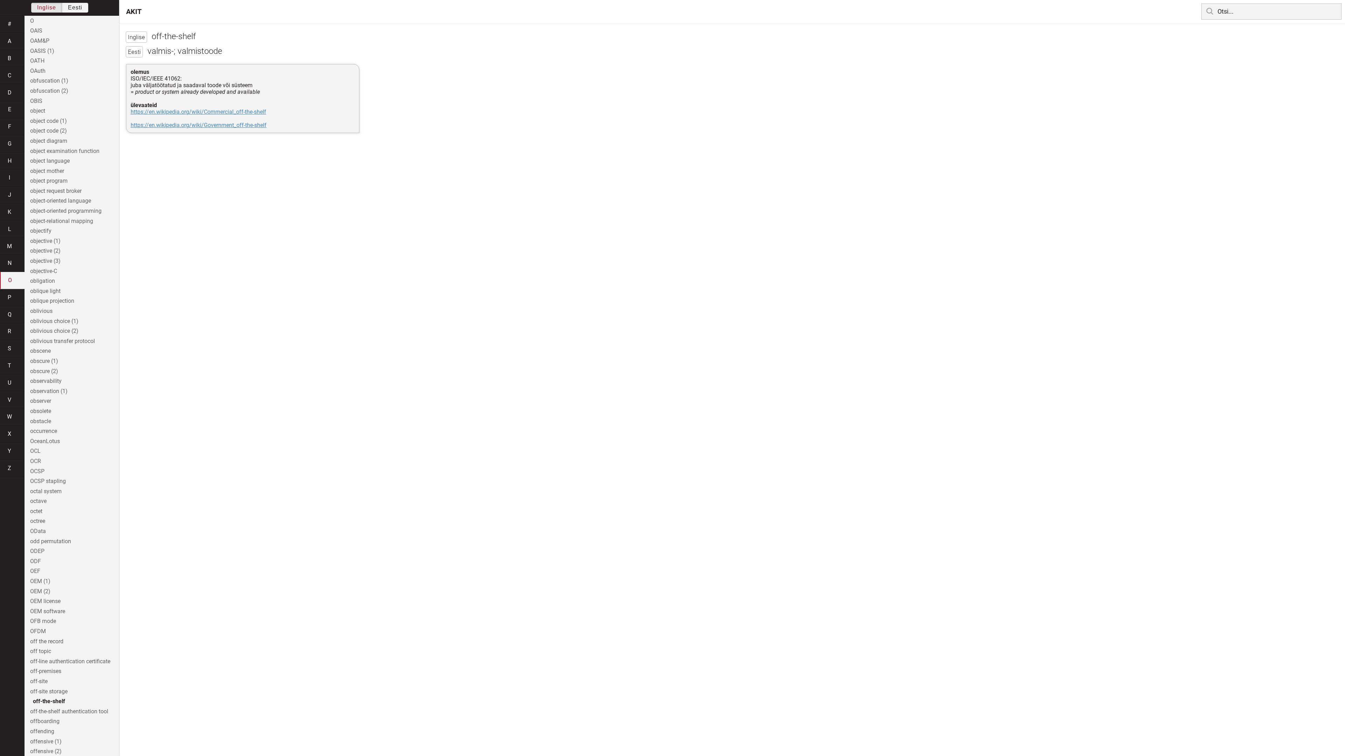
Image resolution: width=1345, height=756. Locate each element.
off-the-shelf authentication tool (69, 711)
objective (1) (45, 241)
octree (37, 521)
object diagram (48, 141)
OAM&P (39, 40)
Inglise (46, 7)
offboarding (45, 721)
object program (49, 180)
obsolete (40, 411)
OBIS (36, 101)
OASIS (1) (42, 51)
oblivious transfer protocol (62, 341)
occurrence (43, 431)
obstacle (40, 421)
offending (42, 731)
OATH (37, 60)
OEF (35, 571)
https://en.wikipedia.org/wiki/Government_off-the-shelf (199, 125)
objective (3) (45, 261)
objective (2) (45, 250)
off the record (46, 641)
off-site (39, 681)
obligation (42, 281)
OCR (35, 461)
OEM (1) (40, 581)
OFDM (38, 631)
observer (40, 401)
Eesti (75, 7)
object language (50, 161)
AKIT (134, 11)
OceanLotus (45, 441)
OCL (35, 451)
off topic (40, 651)
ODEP (37, 551)
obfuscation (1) (49, 80)
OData (38, 531)
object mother (47, 171)
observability (46, 381)
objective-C (43, 271)
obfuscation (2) (49, 91)
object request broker (56, 191)
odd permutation (50, 541)
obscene (40, 351)
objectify (40, 230)
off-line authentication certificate (70, 661)
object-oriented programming (66, 211)
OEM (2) (40, 591)
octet (36, 511)
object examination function (64, 151)
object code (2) (48, 130)
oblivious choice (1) (54, 321)
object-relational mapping (61, 221)
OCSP (37, 471)
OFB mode (43, 621)
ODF (35, 561)
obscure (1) (44, 361)
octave (38, 501)
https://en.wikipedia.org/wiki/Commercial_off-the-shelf (198, 111)
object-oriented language (60, 200)
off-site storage (49, 691)
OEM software (47, 611)
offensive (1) (46, 741)
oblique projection (52, 301)
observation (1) (49, 391)
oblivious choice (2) (54, 331)
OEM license (45, 601)
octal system (46, 491)
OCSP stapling (48, 481)
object (37, 110)
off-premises (45, 671)
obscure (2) (44, 371)
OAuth (38, 71)
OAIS (36, 30)
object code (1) (48, 121)
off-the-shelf (49, 701)
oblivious (41, 311)
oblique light (45, 291)
